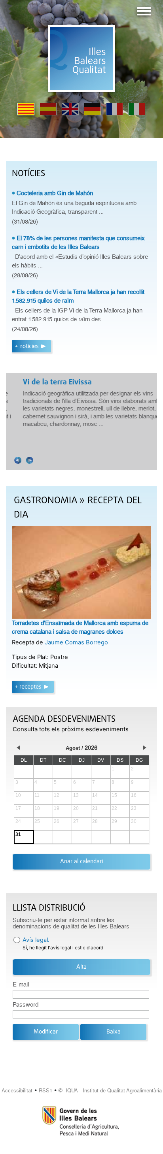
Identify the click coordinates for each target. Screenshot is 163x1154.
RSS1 (45, 1091)
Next (30, 460)
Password (25, 1005)
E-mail (21, 984)
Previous (18, 460)
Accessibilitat (17, 1091)
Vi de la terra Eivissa (48, 382)
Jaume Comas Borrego (76, 642)
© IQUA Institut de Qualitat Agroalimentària (110, 1091)
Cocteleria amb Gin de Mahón (55, 193)
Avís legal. (36, 939)
